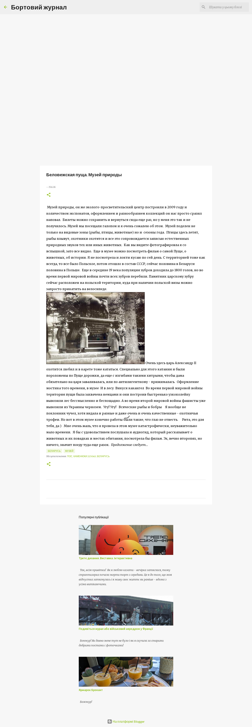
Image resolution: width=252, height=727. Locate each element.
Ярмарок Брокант (91, 690)
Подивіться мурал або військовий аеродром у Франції (116, 628)
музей (69, 450)
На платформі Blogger (128, 721)
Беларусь (54, 450)
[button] (48, 195)
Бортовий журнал (39, 7)
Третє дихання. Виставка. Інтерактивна (105, 558)
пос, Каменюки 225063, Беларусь (88, 456)
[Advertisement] (126, 134)
